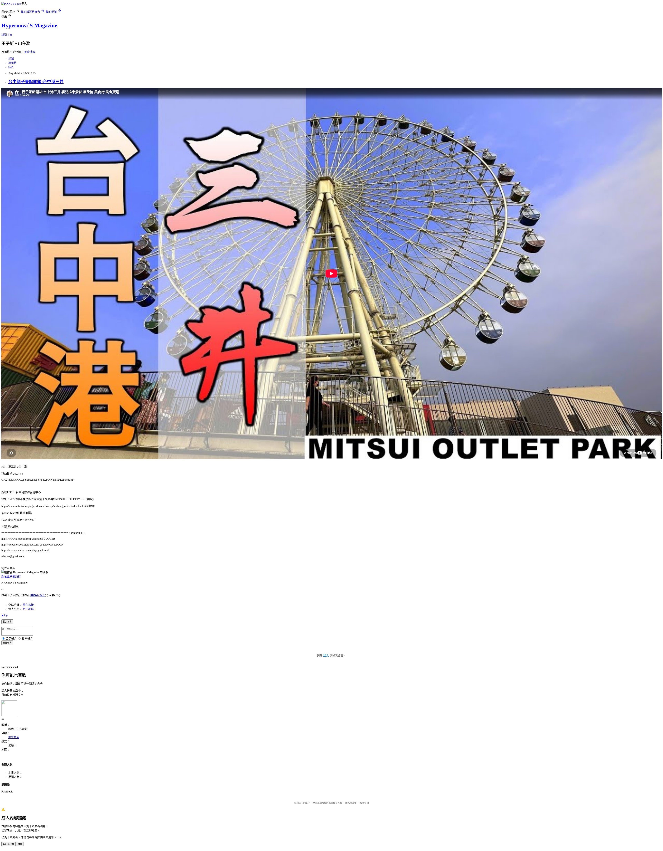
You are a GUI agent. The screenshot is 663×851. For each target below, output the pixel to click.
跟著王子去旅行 (11, 576)
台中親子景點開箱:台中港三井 (36, 81)
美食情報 (29, 51)
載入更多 (7, 621)
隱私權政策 (351, 803)
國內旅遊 (28, 604)
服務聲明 (364, 803)
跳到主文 (6, 34)
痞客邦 (34, 595)
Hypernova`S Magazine (29, 25)
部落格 (12, 62)
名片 (11, 67)
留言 (42, 595)
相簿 (11, 58)
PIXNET (306, 803)
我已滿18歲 (8, 844)
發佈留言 (7, 643)
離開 (20, 844)
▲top (4, 615)
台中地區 (28, 609)
